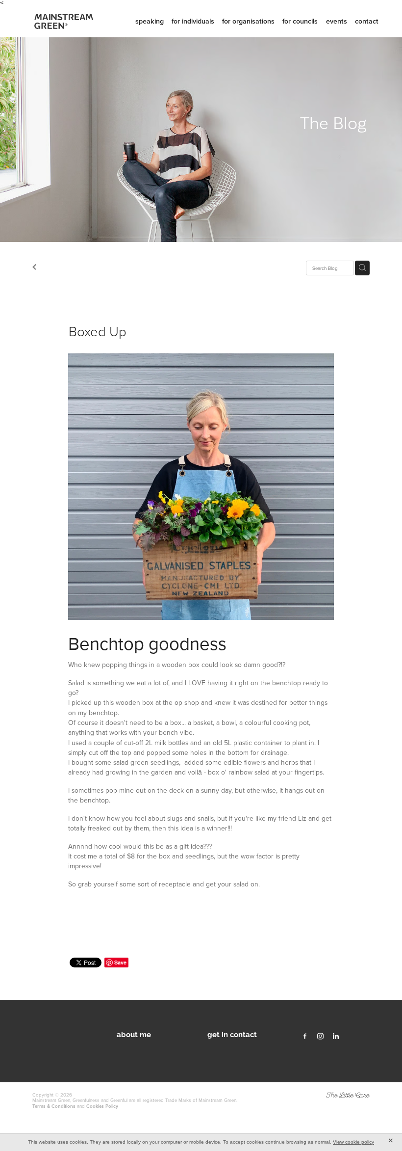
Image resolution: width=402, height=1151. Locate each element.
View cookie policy (353, 1142)
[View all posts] (34, 268)
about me (134, 1034)
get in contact (232, 1034)
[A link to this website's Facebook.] (305, 1037)
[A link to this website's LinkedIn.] (336, 1037)
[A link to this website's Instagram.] (320, 1037)
